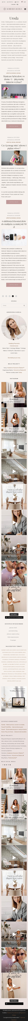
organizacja (10, 673)
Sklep (20, 372)
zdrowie (9, 681)
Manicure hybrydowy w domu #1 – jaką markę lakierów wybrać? (14, 79)
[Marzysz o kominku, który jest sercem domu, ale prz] (14, 394)
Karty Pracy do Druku (7, 732)
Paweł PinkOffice (6, 727)
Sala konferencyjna (17, 727)
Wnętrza (13, 678)
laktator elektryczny (13, 669)
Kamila (3, 724)
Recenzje (13, 73)
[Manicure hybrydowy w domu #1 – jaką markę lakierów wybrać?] (14, 91)
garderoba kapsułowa (13, 661)
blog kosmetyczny (21, 650)
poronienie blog (13, 631)
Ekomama (24, 657)
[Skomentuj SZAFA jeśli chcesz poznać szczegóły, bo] (14, 599)
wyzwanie (18, 678)
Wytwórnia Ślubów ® (20, 370)
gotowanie (22, 661)
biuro (8, 650)
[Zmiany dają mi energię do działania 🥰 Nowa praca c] (14, 573)
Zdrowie (18, 142)
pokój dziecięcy (18, 673)
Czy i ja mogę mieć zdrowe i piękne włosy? (14, 147)
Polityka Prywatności (13, 1012)
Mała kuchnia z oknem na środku (15, 724)
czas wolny (22, 654)
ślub (20, 681)
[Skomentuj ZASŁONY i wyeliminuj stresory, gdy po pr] (14, 497)
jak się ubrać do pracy (13, 664)
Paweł (3, 729)
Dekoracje (4, 657)
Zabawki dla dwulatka (20, 732)
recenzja (19, 676)
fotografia (5, 659)
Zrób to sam (15, 681)
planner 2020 (13, 627)
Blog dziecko (13, 650)
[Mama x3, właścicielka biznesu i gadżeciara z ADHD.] (14, 522)
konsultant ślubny (20, 666)
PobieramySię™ (12, 758)
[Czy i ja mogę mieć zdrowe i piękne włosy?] (14, 158)
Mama (20, 669)
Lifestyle (8, 73)
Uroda (19, 73)
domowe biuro (13, 657)
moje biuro (18, 671)
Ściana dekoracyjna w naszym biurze (16, 729)
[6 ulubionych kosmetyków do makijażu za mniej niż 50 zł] (14, 237)
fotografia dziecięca (14, 659)
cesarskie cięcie (14, 654)
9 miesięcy (3, 650)
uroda (9, 678)
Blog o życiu (12, 652)
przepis (15, 676)
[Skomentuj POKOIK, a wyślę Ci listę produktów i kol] (14, 471)
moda (14, 671)
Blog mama (5, 652)
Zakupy (23, 678)
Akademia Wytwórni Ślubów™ (15, 367)
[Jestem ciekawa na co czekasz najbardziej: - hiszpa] (14, 548)
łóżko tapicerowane (13, 637)
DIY (8, 657)
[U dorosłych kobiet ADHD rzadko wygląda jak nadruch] (14, 420)
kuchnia (5, 669)
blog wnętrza (19, 652)
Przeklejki (13, 640)
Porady (11, 676)
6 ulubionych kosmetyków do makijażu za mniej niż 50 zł (14, 224)
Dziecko (19, 657)
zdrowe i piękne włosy (13, 634)
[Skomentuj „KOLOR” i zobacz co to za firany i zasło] (14, 445)
